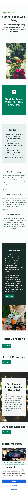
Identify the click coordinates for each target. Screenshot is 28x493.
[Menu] (25, 2)
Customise (14, 485)
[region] (14, 478)
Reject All (14, 489)
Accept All (14, 481)
